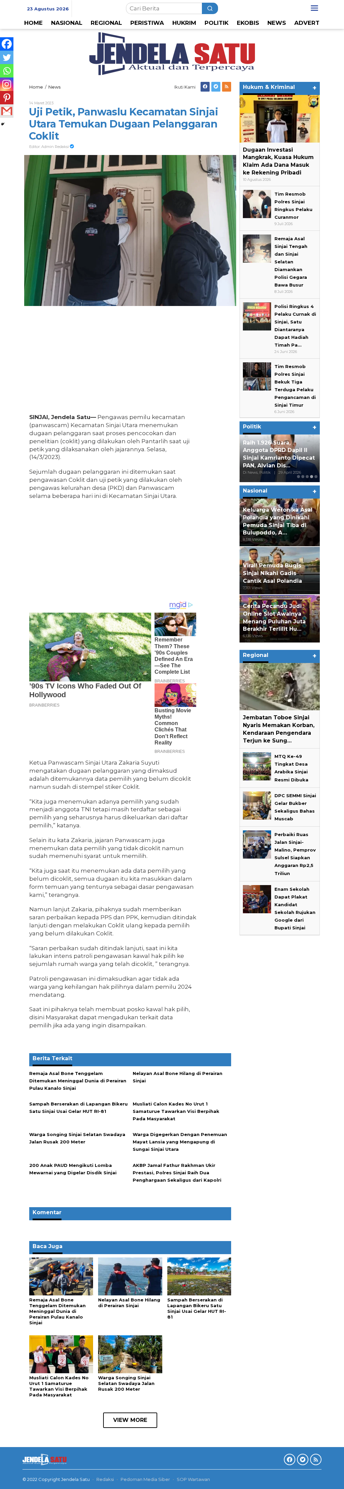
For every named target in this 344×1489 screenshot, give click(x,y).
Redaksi (105, 1479)
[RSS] (226, 87)
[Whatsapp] (6, 71)
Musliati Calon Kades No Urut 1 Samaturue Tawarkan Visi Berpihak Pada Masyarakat (176, 1111)
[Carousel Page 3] (307, 476)
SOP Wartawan (193, 1479)
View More (130, 1420)
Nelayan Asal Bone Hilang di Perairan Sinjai (129, 1302)
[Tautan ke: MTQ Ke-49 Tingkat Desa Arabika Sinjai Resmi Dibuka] (257, 766)
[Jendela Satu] (172, 53)
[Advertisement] (112, 361)
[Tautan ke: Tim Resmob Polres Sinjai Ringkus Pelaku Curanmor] (257, 203)
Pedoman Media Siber (145, 1479)
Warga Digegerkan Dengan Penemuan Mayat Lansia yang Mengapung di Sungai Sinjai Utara (180, 1142)
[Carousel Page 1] (298, 476)
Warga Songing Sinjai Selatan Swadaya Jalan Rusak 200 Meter (126, 1383)
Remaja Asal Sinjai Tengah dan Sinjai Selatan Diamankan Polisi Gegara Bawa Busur (290, 262)
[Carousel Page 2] (302, 476)
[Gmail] (6, 111)
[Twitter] (215, 87)
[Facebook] (205, 87)
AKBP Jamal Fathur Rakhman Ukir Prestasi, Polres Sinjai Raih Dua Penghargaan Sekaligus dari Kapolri (177, 1173)
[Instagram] (6, 84)
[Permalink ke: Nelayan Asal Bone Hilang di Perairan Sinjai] (130, 1276)
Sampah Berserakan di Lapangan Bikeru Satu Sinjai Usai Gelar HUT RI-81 (196, 1308)
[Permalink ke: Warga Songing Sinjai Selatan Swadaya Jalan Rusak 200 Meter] (130, 1353)
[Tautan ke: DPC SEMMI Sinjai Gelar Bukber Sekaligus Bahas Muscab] (257, 805)
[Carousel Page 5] (315, 476)
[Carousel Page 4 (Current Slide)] (311, 476)
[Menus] (314, 8)
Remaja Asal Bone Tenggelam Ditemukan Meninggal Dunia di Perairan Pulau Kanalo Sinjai (77, 1081)
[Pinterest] (6, 97)
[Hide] (2, 124)
